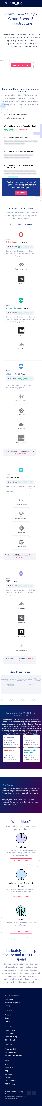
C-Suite (7, 1021)
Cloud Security (10, 1040)
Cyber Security (13, 242)
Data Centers (9, 1033)
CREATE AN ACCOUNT (21, 65)
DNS (8, 581)
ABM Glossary (10, 1084)
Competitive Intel (11, 1052)
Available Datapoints (12, 1002)
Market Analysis (10, 1049)
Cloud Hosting (12, 374)
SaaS (8, 477)
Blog (6, 1064)
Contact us (9, 1068)
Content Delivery (14, 308)
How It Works (9, 999)
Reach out (21, 193)
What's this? (23, 130)
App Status (9, 1074)
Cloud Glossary (10, 1081)
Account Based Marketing (14, 1055)
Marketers (8, 1015)
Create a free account (21, 860)
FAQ (6, 1071)
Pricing (7, 1006)
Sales (7, 1018)
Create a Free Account (20, 453)
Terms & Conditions (11, 1091)
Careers (8, 1077)
